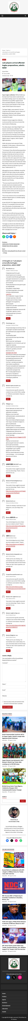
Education (5, 1008)
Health (4, 1011)
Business (4, 1002)
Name (4, 684)
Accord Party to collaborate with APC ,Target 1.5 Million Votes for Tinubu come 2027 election (13, 872)
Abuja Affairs (5, 71)
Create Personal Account (13, 574)
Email (4, 690)
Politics (5, 866)
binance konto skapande (13, 554)
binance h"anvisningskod (13, 480)
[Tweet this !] (7, 236)
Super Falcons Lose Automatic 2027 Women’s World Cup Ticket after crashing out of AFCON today (12, 762)
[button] (2, 15)
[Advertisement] (14, 32)
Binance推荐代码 (10, 517)
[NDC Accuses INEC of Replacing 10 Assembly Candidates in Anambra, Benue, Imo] (14, 886)
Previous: (11, 244)
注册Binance (9, 535)
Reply (8, 318)
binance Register (10, 635)
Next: (13, 251)
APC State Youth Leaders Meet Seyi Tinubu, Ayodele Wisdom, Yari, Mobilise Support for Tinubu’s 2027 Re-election (14, 947)
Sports (4, 59)
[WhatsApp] (3, 236)
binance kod (9, 501)
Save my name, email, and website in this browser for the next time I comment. (14, 702)
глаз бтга (8, 294)
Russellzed (9, 268)
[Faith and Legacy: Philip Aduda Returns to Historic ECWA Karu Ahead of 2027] (14, 912)
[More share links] (14, 236)
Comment (5, 663)
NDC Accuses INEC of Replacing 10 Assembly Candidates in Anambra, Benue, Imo (12, 897)
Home (4, 993)
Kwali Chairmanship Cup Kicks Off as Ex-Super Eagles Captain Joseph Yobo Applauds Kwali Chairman (13, 736)
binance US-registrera (12, 596)
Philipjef (8, 404)
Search (4, 796)
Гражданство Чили (11, 352)
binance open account (12, 385)
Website (4, 695)
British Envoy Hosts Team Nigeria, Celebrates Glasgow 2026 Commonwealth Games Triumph (12, 788)
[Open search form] (25, 15)
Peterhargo (9, 323)
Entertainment (6, 1005)
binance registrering (11, 613)
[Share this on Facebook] (10, 236)
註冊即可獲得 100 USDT (12, 464)
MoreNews (22, 1017)
